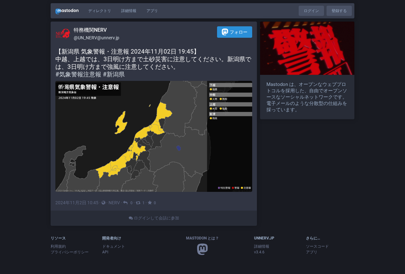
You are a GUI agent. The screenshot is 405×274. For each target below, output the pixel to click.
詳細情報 (128, 11)
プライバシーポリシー (70, 252)
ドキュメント (113, 246)
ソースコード (317, 246)
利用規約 (58, 246)
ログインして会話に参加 (156, 218)
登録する (339, 11)
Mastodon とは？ (202, 238)
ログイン (311, 11)
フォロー (238, 32)
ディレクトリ (99, 11)
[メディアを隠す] (61, 86)
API (105, 252)
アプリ (152, 11)
